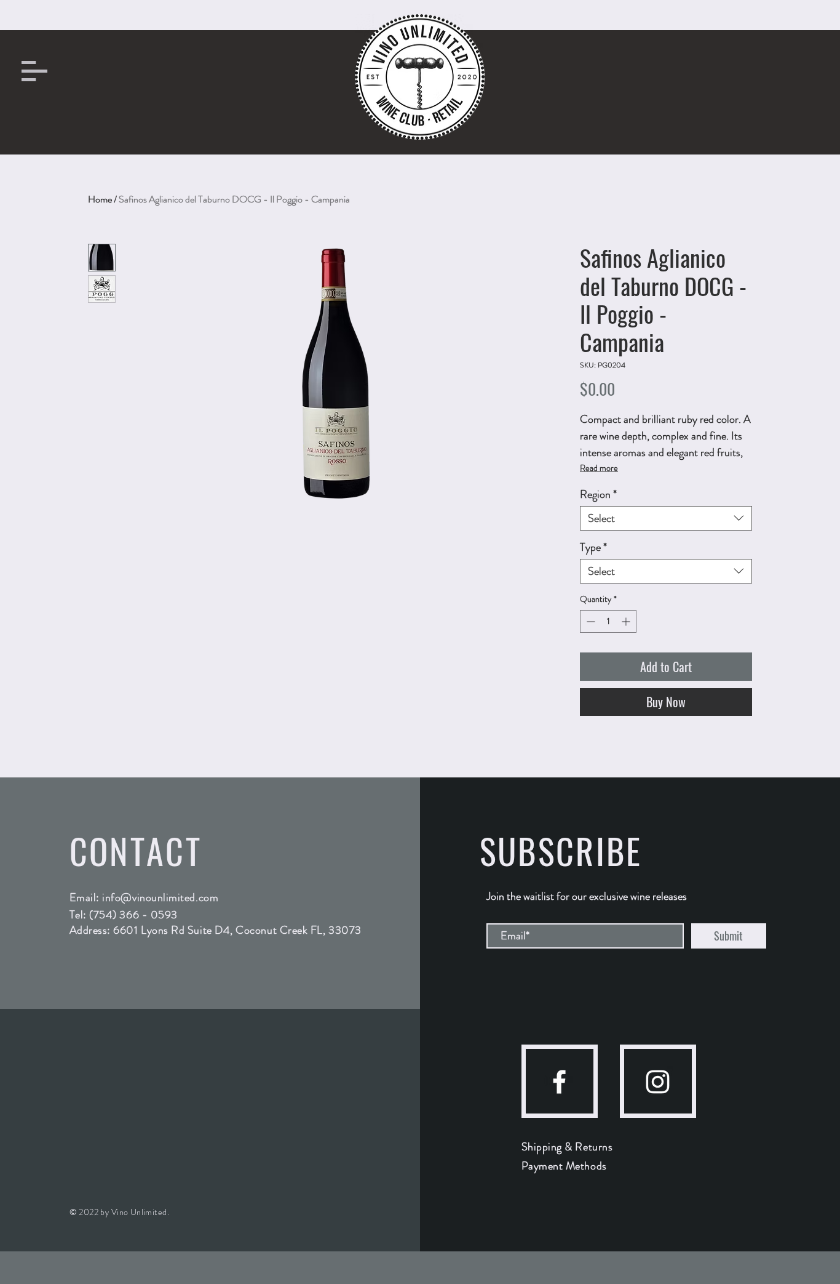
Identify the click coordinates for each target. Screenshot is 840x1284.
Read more (599, 468)
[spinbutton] (608, 621)
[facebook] (559, 1081)
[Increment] (627, 621)
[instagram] (657, 1081)
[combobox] (666, 518)
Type (593, 547)
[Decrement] (589, 621)
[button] (34, 71)
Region (598, 494)
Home (100, 199)
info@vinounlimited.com (160, 897)
